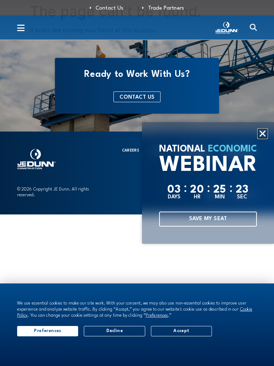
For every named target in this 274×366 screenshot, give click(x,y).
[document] (137, 183)
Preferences (47, 331)
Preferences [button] (157, 315)
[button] (262, 133)
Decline (114, 331)
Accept (181, 331)
